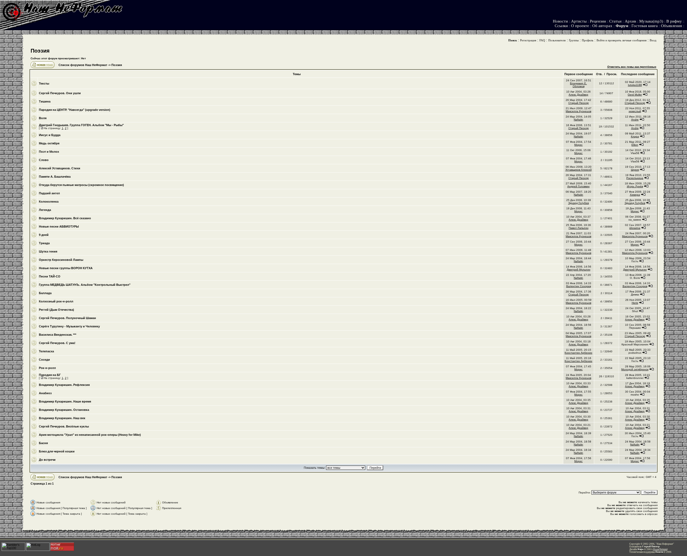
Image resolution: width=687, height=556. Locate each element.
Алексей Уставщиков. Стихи (59, 168)
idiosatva (634, 227)
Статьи (615, 21)
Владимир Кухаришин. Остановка (64, 409)
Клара (635, 136)
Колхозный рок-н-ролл (56, 301)
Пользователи (557, 40)
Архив (630, 21)
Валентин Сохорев (578, 286)
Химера (635, 194)
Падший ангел (49, 193)
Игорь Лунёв (635, 186)
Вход (653, 40)
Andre (635, 119)
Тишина (44, 101)
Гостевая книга (644, 26)
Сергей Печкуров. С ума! (57, 343)
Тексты (44, 83)
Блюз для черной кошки (57, 451)
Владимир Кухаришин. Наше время (65, 401)
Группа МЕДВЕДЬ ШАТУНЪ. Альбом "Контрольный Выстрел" (84, 284)
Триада (44, 243)
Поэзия (40, 51)
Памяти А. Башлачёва (55, 176)
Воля (42, 118)
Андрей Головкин (578, 186)
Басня (43, 443)
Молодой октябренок (634, 369)
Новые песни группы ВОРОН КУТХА (66, 268)
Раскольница (634, 178)
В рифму (674, 21)
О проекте (580, 26)
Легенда (45, 209)
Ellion (634, 144)
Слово (44, 160)
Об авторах (602, 26)
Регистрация (528, 40)
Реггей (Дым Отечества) (56, 309)
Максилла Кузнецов (578, 111)
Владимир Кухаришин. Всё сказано (65, 218)
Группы (574, 40)
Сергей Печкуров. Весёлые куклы (64, 426)
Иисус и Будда (49, 135)
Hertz (635, 302)
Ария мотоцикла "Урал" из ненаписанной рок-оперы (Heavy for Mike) (90, 434)
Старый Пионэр (578, 102)
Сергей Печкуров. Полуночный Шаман (67, 318)
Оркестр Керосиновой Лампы (61, 259)
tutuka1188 (635, 84)
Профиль (587, 40)
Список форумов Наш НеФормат (83, 65)
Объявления (671, 26)
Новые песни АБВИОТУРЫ (59, 226)
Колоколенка (49, 201)
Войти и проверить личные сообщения (621, 40)
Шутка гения (48, 251)
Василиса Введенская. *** (57, 334)
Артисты (579, 21)
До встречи (47, 459)
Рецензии (598, 21)
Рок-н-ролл (47, 368)
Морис (578, 144)
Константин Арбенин (578, 352)
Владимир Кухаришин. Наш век (62, 418)
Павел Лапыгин (579, 227)
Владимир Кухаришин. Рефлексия (64, 384)
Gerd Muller (635, 94)
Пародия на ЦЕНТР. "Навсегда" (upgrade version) (74, 109)
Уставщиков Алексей (578, 169)
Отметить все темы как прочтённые (631, 66)
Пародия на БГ (50, 374)
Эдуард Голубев (578, 203)
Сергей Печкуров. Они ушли (60, 93)
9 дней (44, 234)
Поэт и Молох (49, 151)
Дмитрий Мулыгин (578, 269)
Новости (560, 21)
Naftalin (578, 119)
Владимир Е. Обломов (578, 85)
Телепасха (46, 351)
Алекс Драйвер (578, 94)
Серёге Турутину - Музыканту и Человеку (69, 326)
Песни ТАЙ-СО (49, 276)
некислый (635, 111)
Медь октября (49, 143)
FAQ (542, 40)
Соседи (44, 359)
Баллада (45, 293)
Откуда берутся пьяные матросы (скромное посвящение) (81, 184)
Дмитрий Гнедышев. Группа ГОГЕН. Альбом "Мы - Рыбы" (81, 125)
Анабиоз (45, 393)
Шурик (635, 169)
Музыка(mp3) (651, 21)
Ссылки (561, 26)
